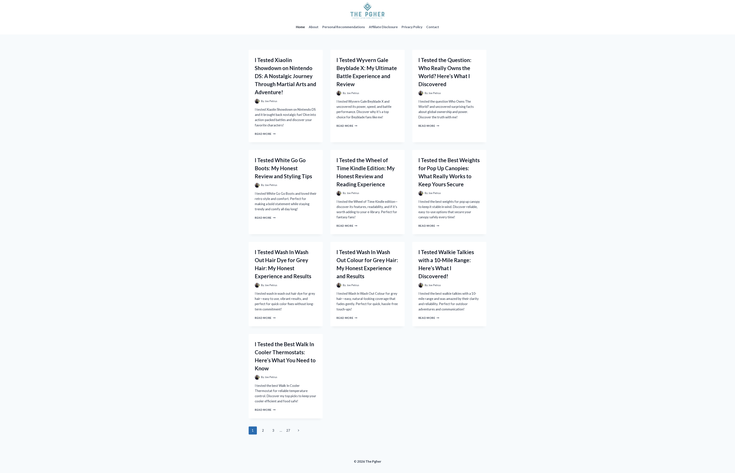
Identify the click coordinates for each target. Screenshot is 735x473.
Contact (432, 27)
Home (300, 27)
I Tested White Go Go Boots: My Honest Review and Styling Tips (283, 168)
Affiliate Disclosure (383, 27)
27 (288, 430)
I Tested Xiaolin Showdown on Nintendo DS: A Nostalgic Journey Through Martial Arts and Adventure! (285, 76)
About (313, 27)
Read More (265, 133)
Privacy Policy (412, 27)
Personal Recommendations (343, 27)
